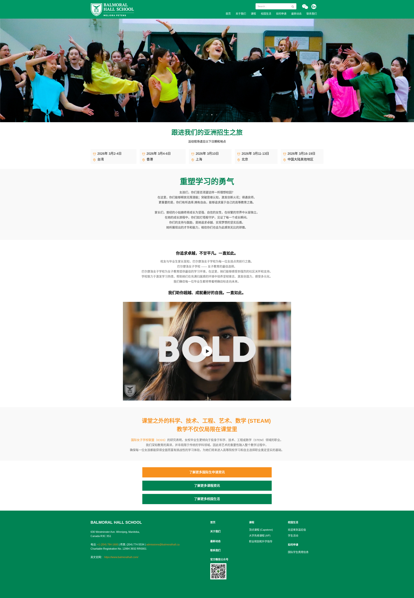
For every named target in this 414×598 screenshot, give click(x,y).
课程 (253, 13)
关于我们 (241, 13)
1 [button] (198, 115)
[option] (207, 70)
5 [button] (217, 115)
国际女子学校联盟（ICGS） (149, 440)
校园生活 (266, 13)
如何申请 (281, 13)
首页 (228, 13)
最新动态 (296, 13)
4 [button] (212, 115)
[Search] (293, 6)
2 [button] (203, 115)
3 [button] (207, 115)
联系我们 (311, 13)
